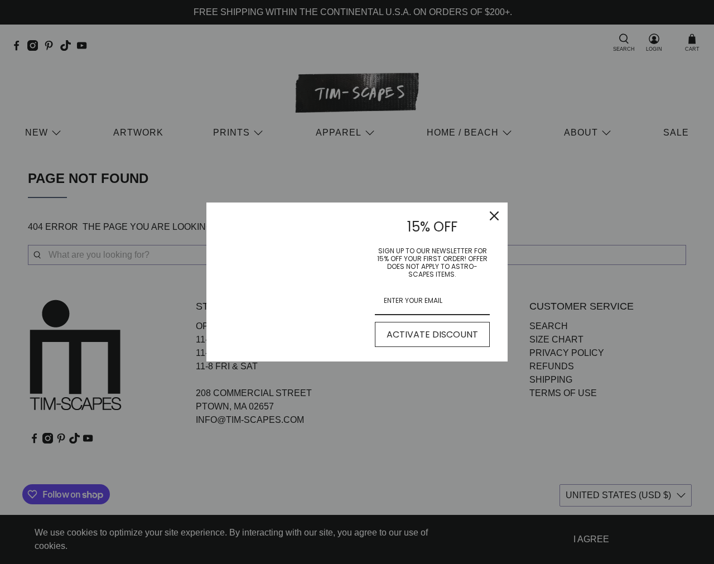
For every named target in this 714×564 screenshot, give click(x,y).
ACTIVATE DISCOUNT (432, 334)
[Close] (494, 216)
